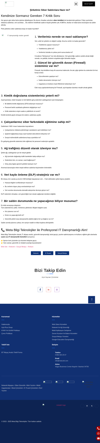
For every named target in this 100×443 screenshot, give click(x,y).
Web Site (4, 247)
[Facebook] (40, 289)
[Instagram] (56, 289)
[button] (76, 4)
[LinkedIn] (48, 289)
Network (12, 247)
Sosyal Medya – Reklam (24, 247)
